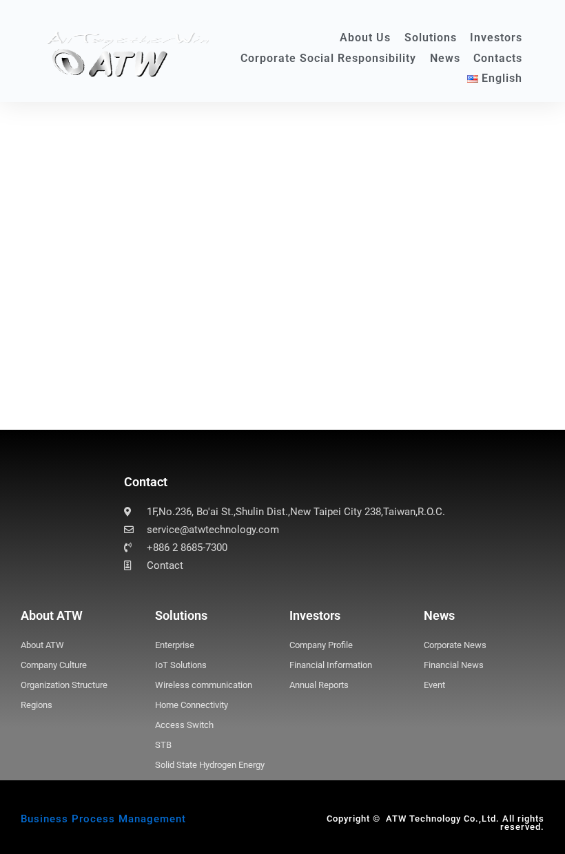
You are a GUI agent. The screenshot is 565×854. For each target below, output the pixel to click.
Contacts (497, 58)
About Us (365, 37)
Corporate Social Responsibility (328, 58)
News (445, 58)
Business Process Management (103, 819)
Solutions (430, 37)
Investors (496, 37)
